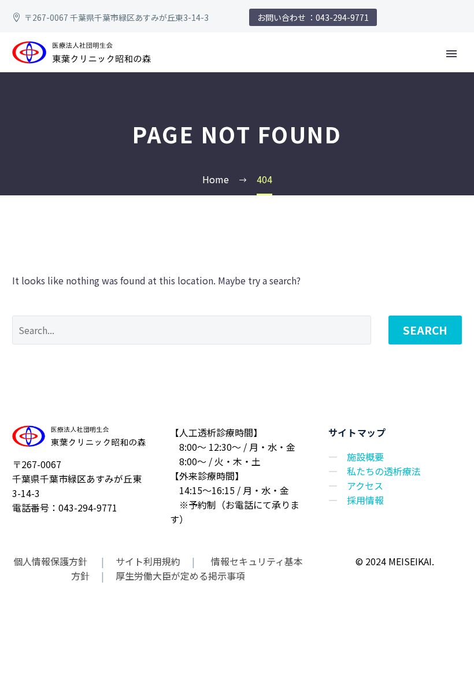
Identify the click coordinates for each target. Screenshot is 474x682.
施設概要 (365, 457)
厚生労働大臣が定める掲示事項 (180, 576)
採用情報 (365, 500)
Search (425, 330)
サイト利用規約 (146, 561)
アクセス (365, 485)
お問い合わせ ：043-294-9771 (313, 17)
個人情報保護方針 (51, 561)
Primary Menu (451, 53)
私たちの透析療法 (384, 471)
